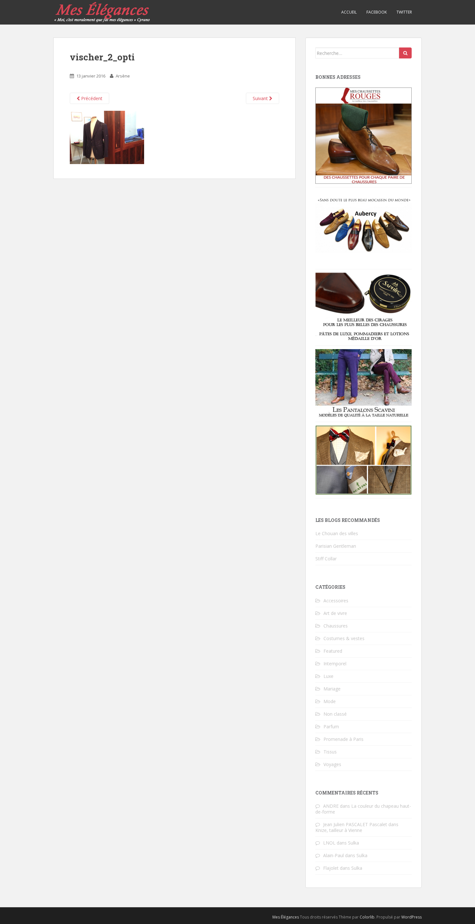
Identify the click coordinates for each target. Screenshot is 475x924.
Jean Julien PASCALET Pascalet (355, 824)
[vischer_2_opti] (107, 137)
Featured (332, 651)
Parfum (331, 726)
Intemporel (334, 663)
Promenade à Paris (343, 739)
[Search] (405, 52)
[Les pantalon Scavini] (363, 383)
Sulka (353, 843)
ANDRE (331, 806)
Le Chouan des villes (336, 533)
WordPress (411, 917)
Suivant (261, 98)
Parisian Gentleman (335, 546)
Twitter (404, 12)
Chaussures (335, 626)
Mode (329, 701)
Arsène (123, 76)
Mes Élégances (285, 917)
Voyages (332, 764)
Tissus (330, 752)
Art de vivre (335, 613)
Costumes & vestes (343, 638)
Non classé (335, 714)
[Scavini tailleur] (363, 459)
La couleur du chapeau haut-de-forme (363, 809)
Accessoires (335, 600)
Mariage (332, 689)
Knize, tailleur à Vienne (338, 830)
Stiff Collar (326, 558)
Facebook (376, 12)
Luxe (328, 676)
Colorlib (367, 917)
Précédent (91, 98)
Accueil (349, 12)
